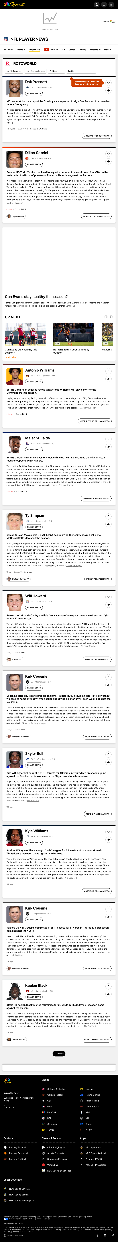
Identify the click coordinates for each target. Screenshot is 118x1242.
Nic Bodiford (33, 800)
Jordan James (18, 1039)
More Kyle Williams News (97, 891)
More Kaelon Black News (97, 1039)
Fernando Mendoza (20, 736)
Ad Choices (74, 1217)
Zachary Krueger (15, 203)
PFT (63, 50)
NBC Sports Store (50, 1217)
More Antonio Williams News (95, 421)
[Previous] (106, 317)
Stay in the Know (11, 1093)
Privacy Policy (86, 1217)
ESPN (23, 209)
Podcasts (94, 50)
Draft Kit (51, 50)
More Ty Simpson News (98, 579)
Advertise (7, 1217)
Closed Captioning (28, 1217)
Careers (16, 1217)
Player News (34, 50)
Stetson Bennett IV (20, 579)
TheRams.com (26, 572)
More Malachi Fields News (96, 498)
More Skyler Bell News (98, 814)
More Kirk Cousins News (97, 736)
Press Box (63, 1217)
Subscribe (10, 1107)
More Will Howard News (97, 659)
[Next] (111, 317)
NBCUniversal (20, 1223)
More (106, 50)
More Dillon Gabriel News (96, 216)
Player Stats (34, 93)
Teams (20, 50)
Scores (72, 50)
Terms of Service (43, 1219)
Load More (59, 1053)
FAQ (39, 1217)
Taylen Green (18, 216)
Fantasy (82, 50)
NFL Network (42, 129)
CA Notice (30, 1219)
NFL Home (8, 50)
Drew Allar (16, 659)
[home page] (14, 5)
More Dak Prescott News (97, 136)
